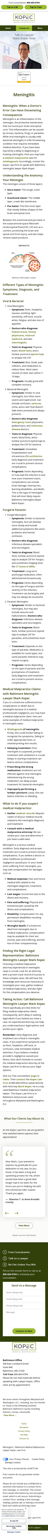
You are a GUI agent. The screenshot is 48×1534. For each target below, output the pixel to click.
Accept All (14, 1521)
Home (8, 28)
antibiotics (35, 456)
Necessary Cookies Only (14, 1527)
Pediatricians (19, 331)
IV (27, 456)
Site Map (24, 1435)
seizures (36, 403)
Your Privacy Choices (19, 1459)
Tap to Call (12, 7)
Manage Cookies (13, 1462)
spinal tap (37, 354)
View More (24, 1225)
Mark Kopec (24, 1086)
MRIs (32, 566)
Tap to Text (36, 7)
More (40, 28)
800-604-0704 (21, 1374)
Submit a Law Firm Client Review (24, 1235)
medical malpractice (16, 157)
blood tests (25, 350)
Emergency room (21, 422)
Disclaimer (24, 1427)
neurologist (18, 342)
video (6, 1079)
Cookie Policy (38, 1459)
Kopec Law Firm (33, 1517)
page (33, 1075)
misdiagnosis (10, 161)
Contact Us (24, 28)
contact (20, 1079)
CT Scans (21, 566)
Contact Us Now (24, 1331)
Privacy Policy (24, 1431)
